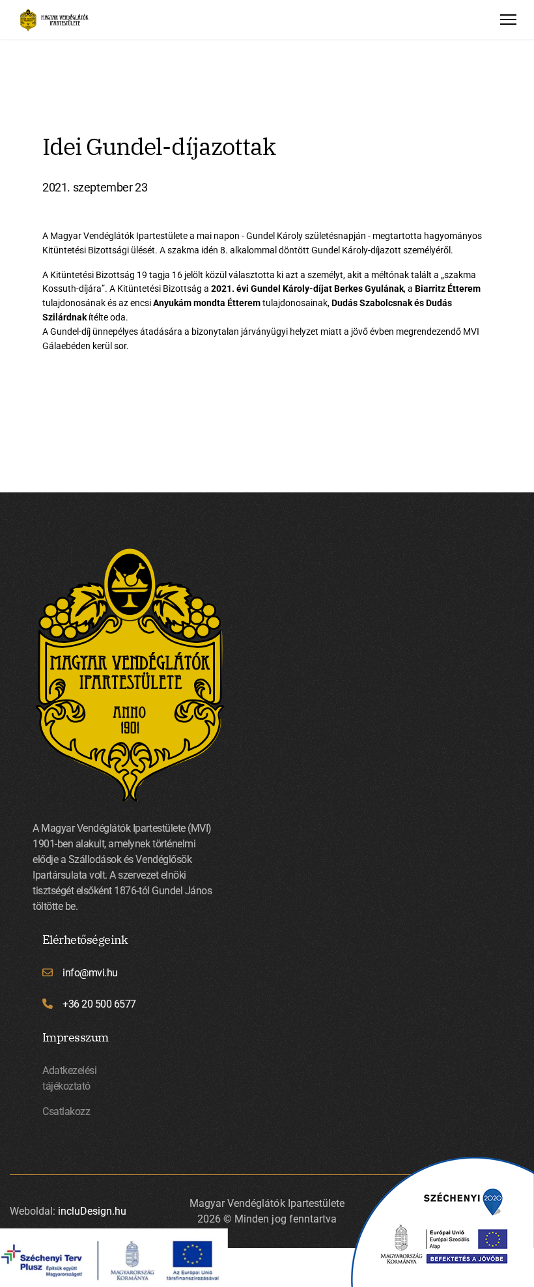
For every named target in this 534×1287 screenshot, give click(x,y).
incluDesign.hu (92, 1211)
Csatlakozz (66, 1111)
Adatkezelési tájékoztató (69, 1078)
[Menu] (508, 19)
